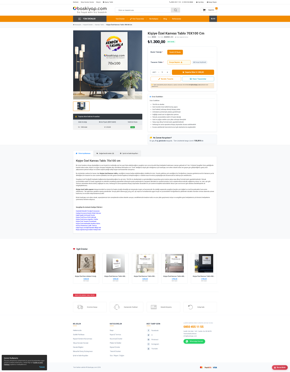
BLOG (213, 19)
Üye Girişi (201, 2)
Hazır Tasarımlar (199, 79)
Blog (165, 19)
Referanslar (176, 19)
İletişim (98, 2)
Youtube (154, 349)
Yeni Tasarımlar (138, 19)
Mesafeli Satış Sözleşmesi (83, 351)
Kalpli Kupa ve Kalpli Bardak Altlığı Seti (88, 227)
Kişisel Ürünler (88, 25)
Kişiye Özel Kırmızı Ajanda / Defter (87, 219)
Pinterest (154, 339)
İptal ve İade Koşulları (130, 153)
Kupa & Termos (115, 334)
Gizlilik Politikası (78, 334)
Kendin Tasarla (167, 79)
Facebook (154, 330)
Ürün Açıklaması (84, 153)
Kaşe (112, 330)
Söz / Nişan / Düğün (117, 355)
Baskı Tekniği (157, 52)
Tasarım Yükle (157, 62)
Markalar (76, 2)
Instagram (155, 344)
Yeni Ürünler (120, 19)
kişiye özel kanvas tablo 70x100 (84, 295)
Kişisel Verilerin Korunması (82, 339)
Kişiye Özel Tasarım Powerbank (86, 221)
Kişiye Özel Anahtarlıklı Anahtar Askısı (88, 223)
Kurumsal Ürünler (116, 339)
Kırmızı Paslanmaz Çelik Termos (86, 225)
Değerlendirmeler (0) (106, 153)
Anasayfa (78, 25)
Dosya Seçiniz (174, 62)
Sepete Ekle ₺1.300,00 (194, 72)
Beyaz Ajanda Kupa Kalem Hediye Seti (88, 229)
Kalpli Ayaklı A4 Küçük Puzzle (85, 215)
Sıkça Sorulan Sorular (87, 2)
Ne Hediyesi (153, 19)
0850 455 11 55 (176, 2)
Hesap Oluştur (212, 2)
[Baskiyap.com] (89, 10)
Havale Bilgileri (78, 347)
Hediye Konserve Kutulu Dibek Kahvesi (88, 213)
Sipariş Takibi (108, 2)
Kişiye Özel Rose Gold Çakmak (86, 217)
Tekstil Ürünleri (115, 351)
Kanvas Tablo (99, 25)
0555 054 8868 (188, 2)
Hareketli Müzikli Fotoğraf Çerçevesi (88, 211)
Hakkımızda (77, 330)
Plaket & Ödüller (115, 343)
